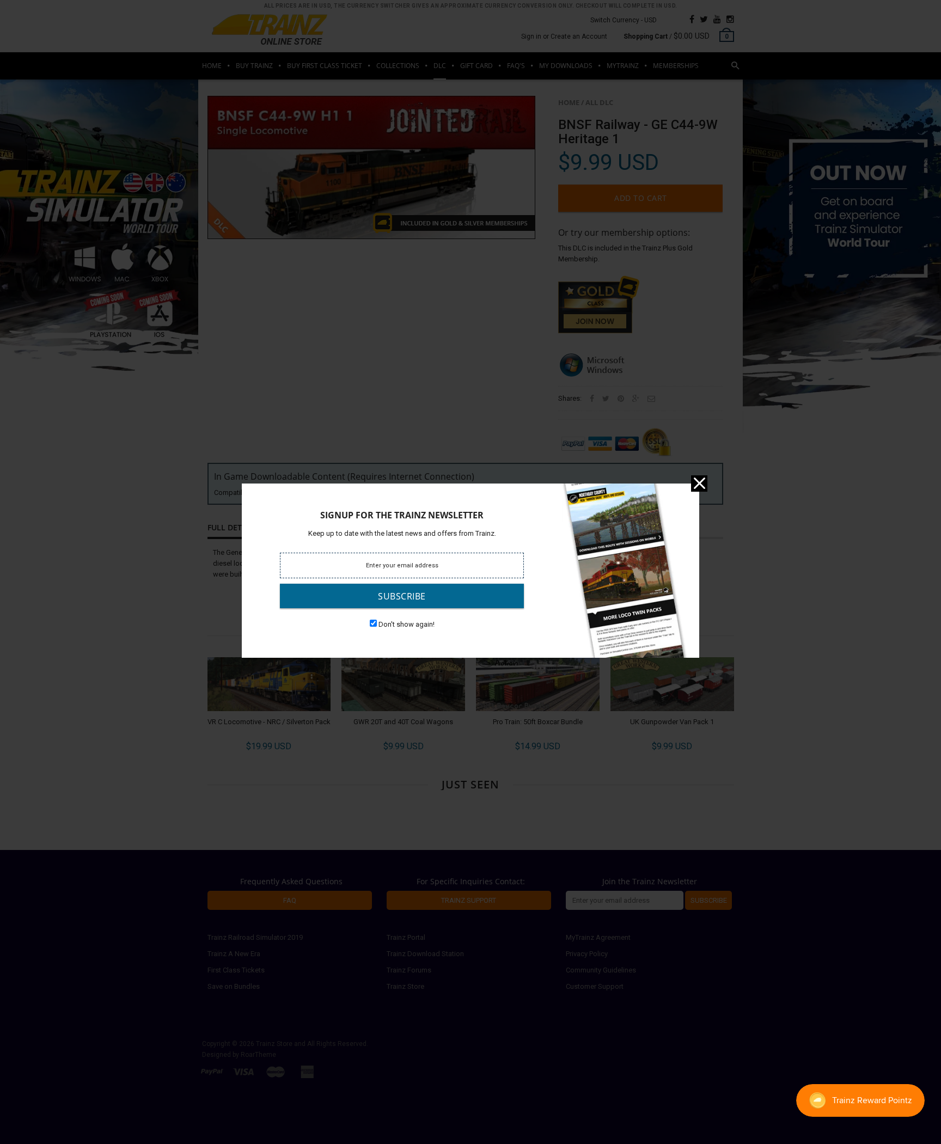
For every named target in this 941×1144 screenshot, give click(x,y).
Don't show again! (406, 624)
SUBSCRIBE (402, 596)
